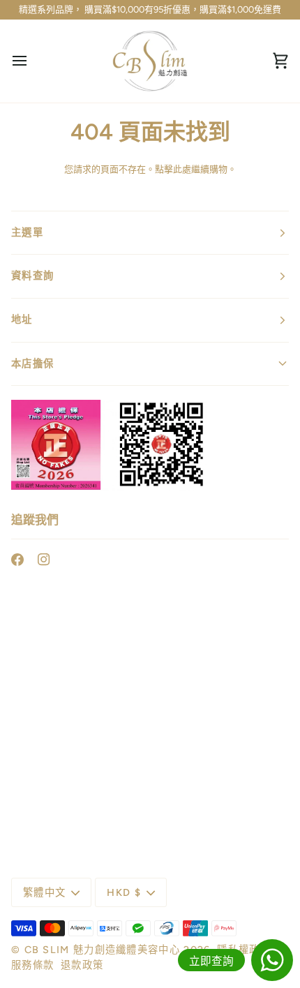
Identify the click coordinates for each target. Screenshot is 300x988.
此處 (182, 169)
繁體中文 (44, 892)
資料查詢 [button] (32, 275)
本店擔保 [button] (32, 363)
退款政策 (82, 965)
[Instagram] (44, 559)
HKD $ (123, 892)
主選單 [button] (27, 232)
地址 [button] (22, 319)
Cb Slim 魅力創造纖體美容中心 (102, 949)
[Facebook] (17, 559)
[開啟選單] (32, 61)
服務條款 (32, 965)
